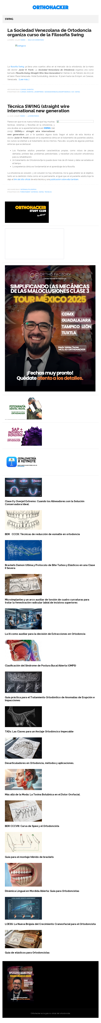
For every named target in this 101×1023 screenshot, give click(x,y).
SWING (77, 92)
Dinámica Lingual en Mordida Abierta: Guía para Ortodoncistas (42, 891)
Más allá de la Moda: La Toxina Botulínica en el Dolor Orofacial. (42, 794)
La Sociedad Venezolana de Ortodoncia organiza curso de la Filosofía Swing (49, 32)
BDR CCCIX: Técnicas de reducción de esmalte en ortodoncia (42, 534)
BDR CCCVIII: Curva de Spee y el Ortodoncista (32, 826)
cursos (23, 92)
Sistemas (34, 192)
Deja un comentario (36, 40)
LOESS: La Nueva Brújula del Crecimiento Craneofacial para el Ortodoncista (50, 924)
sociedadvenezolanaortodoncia (57, 92)
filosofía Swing (17, 66)
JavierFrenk (39, 92)
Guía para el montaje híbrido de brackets (29, 856)
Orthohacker (50, 7)
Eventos (30, 89)
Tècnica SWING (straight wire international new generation (38, 108)
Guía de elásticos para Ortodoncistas (27, 952)
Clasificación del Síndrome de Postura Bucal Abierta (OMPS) (40, 665)
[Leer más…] (24, 79)
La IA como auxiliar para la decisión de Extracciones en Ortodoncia (45, 633)
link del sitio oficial (21, 179)
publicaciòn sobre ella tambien (64, 179)
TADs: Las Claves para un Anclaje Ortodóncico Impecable (39, 731)
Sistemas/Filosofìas (28, 189)
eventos (30, 92)
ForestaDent (25, 192)
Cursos (23, 89)
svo (72, 92)
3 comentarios (33, 116)
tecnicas (48, 192)
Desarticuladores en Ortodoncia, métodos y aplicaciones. (39, 763)
